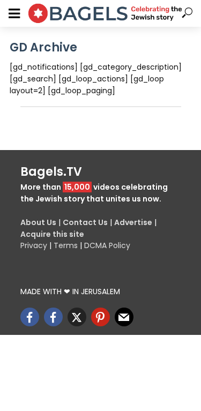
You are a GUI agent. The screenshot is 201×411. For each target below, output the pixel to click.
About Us (38, 222)
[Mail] (124, 317)
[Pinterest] (100, 317)
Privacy (33, 245)
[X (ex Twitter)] (77, 317)
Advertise (133, 222)
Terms (66, 245)
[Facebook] (29, 317)
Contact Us (85, 222)
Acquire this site (52, 234)
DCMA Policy (107, 245)
